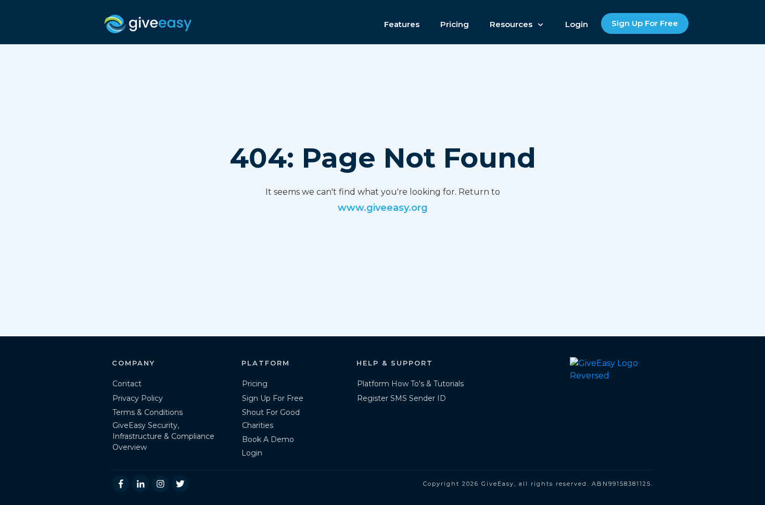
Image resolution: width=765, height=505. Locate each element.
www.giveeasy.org (383, 207)
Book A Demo (268, 439)
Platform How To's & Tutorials (410, 383)
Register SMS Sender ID (401, 398)
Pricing (254, 383)
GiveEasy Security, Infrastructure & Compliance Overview (163, 436)
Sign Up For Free (272, 398)
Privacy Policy (137, 398)
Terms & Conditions (147, 412)
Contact (127, 383)
